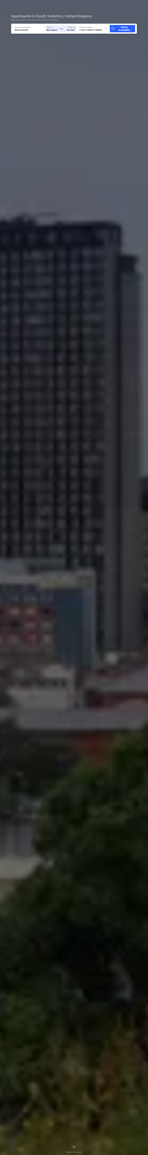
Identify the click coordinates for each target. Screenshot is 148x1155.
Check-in (50, 27)
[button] (130, 3)
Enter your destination (22, 27)
